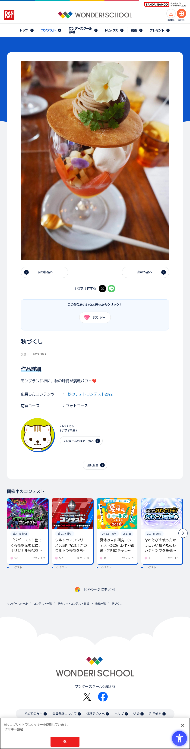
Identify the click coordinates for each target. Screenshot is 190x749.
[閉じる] (182, 725)
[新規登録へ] (171, 13)
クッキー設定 (14, 729)
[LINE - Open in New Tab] (111, 288)
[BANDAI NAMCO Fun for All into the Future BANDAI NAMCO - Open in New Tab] (165, 5)
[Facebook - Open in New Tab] (103, 697)
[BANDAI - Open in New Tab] (9, 15)
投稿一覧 (100, 603)
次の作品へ (144, 272)
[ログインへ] (181, 13)
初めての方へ (33, 713)
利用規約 (155, 713)
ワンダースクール (17, 603)
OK (64, 741)
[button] (183, 533)
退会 (136, 713)
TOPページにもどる (100, 589)
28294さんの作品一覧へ (79, 440)
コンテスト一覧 (43, 603)
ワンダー (99, 317)
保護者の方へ (95, 713)
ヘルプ (119, 713)
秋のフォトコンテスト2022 (90, 394)
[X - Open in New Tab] (102, 288)
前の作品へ (45, 272)
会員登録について (64, 713)
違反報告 (92, 465)
